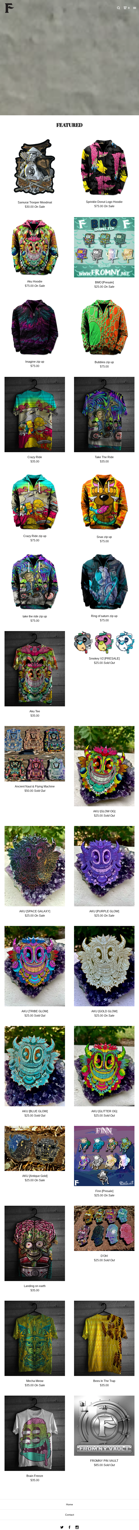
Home (69, 1504)
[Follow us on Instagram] (77, 1528)
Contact (69, 1514)
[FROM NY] (22, 8)
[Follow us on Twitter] (62, 1528)
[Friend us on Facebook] (69, 1528)
